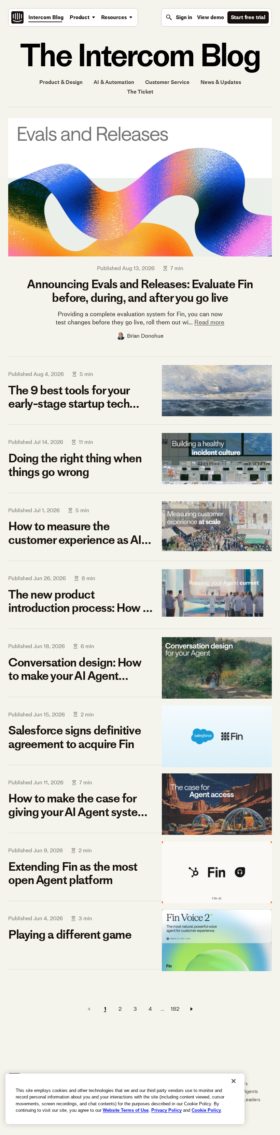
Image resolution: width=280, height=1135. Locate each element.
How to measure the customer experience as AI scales (74, 532)
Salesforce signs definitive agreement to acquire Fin (74, 737)
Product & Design (61, 82)
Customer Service (167, 82)
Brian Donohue (145, 336)
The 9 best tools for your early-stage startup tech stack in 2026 (68, 396)
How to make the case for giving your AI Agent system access (77, 804)
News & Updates (220, 82)
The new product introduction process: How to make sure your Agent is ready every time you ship (80, 601)
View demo (210, 17)
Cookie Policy (206, 1110)
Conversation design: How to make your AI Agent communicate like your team (79, 669)
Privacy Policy (166, 1110)
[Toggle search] (169, 17)
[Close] (233, 1081)
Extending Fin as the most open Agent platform (72, 873)
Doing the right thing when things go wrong (75, 464)
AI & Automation (114, 82)
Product (79, 17)
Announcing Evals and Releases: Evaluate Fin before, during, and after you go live (140, 291)
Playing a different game (69, 934)
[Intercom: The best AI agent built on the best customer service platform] (17, 17)
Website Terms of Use (126, 1110)
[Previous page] (89, 1009)
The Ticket (140, 92)
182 (175, 1009)
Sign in (184, 17)
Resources (114, 17)
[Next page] (191, 1009)
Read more (209, 322)
